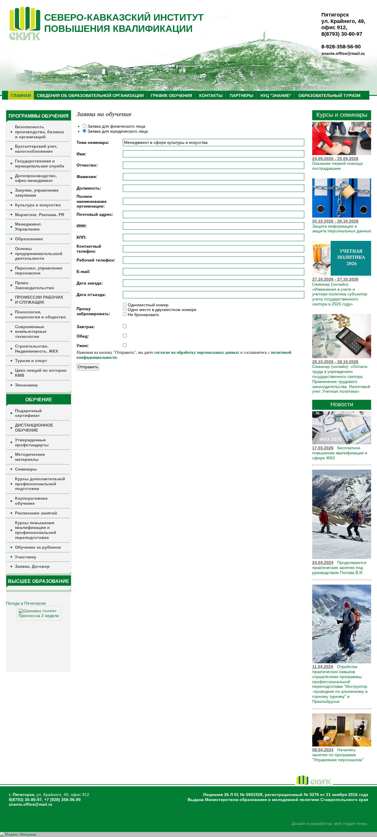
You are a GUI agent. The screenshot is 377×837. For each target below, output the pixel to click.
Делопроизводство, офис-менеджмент (36, 178)
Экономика (26, 385)
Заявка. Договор (32, 566)
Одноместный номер (147, 304)
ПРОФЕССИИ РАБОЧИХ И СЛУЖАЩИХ (39, 300)
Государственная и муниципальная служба (39, 163)
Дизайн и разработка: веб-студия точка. (330, 823)
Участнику (25, 557)
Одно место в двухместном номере (161, 309)
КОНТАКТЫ (211, 95)
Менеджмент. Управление (28, 226)
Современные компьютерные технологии (31, 331)
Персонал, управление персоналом (38, 270)
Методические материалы (30, 457)
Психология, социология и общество (40, 314)
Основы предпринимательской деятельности (38, 253)
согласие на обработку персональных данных (196, 352)
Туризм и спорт (31, 360)
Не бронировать (143, 314)
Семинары (26, 469)
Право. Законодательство (34, 285)
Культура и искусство (38, 205)
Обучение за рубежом (38, 547)
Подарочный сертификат (28, 413)
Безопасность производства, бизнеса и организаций (39, 131)
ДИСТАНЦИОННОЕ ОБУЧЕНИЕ (34, 428)
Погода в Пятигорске (26, 603)
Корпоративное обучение (31, 501)
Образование (29, 238)
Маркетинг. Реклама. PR (39, 214)
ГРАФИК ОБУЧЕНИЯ (171, 95)
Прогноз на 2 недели (39, 615)
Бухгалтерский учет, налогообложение (36, 149)
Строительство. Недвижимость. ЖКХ (36, 348)
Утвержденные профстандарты (32, 442)
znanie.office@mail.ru (343, 53)
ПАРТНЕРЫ (241, 95)
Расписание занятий (36, 513)
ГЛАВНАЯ (21, 95)
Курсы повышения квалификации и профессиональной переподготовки (35, 530)
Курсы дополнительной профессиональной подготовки (40, 483)
